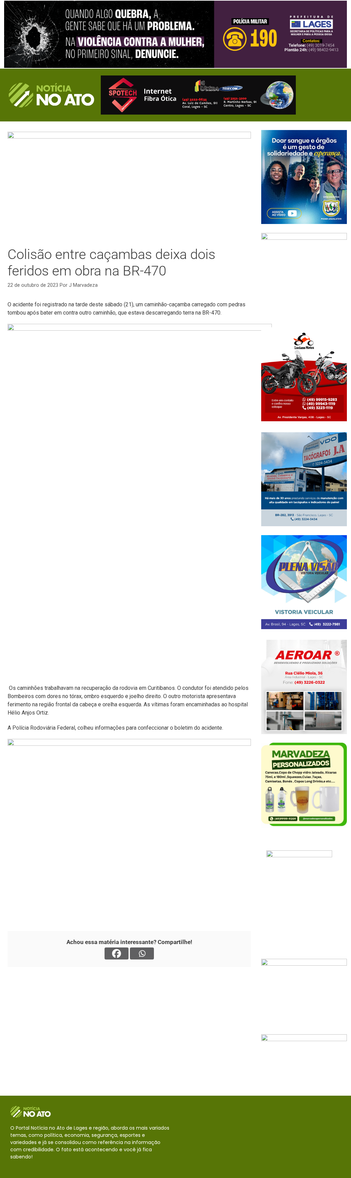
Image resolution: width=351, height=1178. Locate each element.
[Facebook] (117, 953)
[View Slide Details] (175, 34)
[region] (175, 34)
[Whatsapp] (142, 953)
